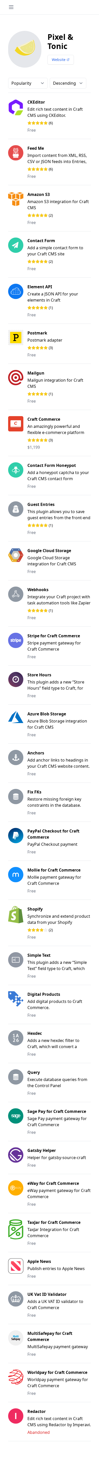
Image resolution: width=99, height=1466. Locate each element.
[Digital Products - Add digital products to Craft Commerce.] (17, 1004)
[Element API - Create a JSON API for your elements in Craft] (17, 300)
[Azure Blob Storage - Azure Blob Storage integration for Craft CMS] (17, 724)
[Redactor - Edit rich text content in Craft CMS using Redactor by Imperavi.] (17, 1421)
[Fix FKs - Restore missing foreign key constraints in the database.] (17, 802)
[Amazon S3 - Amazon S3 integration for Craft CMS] (17, 208)
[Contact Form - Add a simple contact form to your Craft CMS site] (17, 254)
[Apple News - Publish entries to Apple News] (17, 1268)
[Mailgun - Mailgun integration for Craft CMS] (17, 387)
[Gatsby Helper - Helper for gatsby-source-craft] (17, 1157)
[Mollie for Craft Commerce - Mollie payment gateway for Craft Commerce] (17, 880)
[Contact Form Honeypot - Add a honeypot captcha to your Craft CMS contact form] (17, 475)
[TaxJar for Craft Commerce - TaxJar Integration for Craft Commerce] (17, 1232)
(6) (46, 123)
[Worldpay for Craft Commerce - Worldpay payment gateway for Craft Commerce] (17, 1382)
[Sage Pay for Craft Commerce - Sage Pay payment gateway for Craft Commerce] (17, 1121)
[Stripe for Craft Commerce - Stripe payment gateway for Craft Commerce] (17, 646)
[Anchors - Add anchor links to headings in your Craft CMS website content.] (17, 763)
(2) (46, 215)
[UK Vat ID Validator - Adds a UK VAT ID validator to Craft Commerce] (17, 1304)
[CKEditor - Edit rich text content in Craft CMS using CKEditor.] (17, 116)
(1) (46, 307)
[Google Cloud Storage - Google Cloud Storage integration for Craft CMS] (17, 561)
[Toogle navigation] (11, 7)
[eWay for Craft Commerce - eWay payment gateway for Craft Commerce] (17, 1193)
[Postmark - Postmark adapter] (17, 343)
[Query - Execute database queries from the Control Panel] (17, 1082)
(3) (46, 347)
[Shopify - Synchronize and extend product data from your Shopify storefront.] (17, 923)
